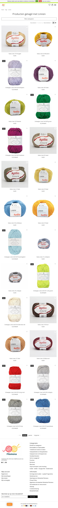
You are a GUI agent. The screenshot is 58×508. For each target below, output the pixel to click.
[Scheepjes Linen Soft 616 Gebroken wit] (14, 309)
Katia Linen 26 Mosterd (43, 53)
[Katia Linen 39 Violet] (43, 72)
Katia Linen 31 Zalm (15, 358)
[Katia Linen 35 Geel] (43, 174)
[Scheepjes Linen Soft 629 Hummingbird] (14, 242)
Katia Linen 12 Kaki (15, 189)
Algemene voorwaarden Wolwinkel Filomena (41, 482)
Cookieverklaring (34, 488)
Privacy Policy (33, 480)
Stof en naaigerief (34, 458)
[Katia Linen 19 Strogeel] (14, 38)
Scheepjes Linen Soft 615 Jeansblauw (43, 426)
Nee (40, 1)
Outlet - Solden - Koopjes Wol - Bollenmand (41, 468)
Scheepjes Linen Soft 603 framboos (14, 155)
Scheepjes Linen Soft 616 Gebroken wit (15, 324)
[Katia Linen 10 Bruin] (43, 309)
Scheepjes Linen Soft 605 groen (43, 121)
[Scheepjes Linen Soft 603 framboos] (14, 140)
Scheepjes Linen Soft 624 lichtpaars (14, 87)
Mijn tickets (4, 478)
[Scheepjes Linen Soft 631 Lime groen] (43, 276)
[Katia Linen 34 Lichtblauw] (14, 208)
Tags (6, 9)
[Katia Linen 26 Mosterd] (43, 38)
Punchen (32, 460)
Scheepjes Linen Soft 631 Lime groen (43, 291)
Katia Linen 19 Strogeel (15, 53)
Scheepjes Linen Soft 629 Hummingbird (14, 257)
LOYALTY (10, 504)
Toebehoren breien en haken (37, 449)
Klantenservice (33, 476)
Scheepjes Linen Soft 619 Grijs (15, 426)
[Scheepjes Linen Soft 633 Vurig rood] (14, 377)
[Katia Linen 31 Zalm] (14, 343)
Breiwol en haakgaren (35, 445)
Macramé (32, 464)
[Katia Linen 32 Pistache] (14, 106)
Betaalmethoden (34, 491)
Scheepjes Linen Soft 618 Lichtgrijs (43, 392)
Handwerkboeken (34, 456)
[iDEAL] (24, 506)
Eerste (24, 435)
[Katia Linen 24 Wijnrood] (43, 343)
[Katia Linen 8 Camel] (43, 140)
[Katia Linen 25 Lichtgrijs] (14, 276)
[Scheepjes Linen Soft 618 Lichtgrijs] (43, 377)
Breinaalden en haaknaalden (37, 447)
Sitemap (32, 486)
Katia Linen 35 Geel (43, 189)
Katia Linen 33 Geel (43, 223)
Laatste (30, 435)
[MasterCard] (31, 506)
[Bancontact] (29, 506)
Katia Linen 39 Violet (43, 87)
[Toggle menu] (55, 5)
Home (2, 9)
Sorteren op (40, 22)
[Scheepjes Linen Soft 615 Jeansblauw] (43, 411)
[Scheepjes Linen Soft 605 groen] (43, 106)
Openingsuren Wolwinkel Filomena (39, 478)
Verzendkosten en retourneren (38, 484)
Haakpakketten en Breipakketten (38, 452)
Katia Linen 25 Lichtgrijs (14, 291)
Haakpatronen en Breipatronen (38, 454)
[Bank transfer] (22, 506)
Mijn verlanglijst (5, 480)
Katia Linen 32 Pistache (15, 121)
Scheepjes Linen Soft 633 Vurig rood (14, 392)
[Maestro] (26, 506)
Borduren (32, 462)
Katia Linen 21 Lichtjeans (43, 257)
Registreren (4, 474)
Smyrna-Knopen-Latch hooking (38, 466)
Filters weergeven (29, 19)
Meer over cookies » (46, 1)
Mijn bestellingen (6, 476)
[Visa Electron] (35, 506)
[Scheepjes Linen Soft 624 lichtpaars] (14, 72)
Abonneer (32, 496)
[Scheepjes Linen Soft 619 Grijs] (14, 411)
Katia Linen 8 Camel (43, 155)
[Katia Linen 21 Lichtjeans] (43, 242)
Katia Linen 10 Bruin (43, 324)
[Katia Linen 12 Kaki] (14, 174)
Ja (36, 1)
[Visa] (33, 506)
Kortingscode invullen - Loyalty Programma (41, 474)
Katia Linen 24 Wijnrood (43, 358)
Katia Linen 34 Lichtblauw (15, 223)
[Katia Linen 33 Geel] (43, 208)
